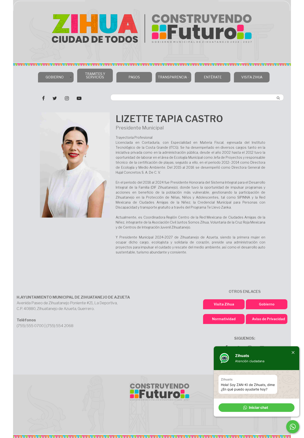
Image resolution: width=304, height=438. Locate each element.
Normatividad (224, 319)
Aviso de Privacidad (268, 319)
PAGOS (134, 77)
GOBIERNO (51, 78)
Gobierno (267, 304)
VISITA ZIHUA (251, 77)
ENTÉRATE (213, 77)
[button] (256, 407)
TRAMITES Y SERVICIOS (95, 75)
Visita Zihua (224, 304)
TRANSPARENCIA (171, 78)
